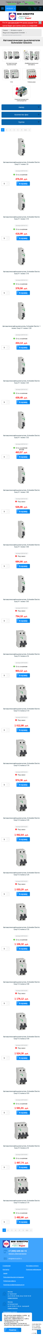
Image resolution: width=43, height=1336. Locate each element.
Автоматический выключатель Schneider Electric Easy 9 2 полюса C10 (21, 710)
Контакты (6, 1269)
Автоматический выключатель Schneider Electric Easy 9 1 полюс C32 (21, 436)
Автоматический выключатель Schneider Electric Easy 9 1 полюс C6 (21, 163)
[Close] (40, 22)
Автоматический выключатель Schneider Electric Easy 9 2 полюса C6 (21, 655)
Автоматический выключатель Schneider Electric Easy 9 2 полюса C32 (21, 928)
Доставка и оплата (32, 1266)
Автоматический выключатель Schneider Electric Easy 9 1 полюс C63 (21, 600)
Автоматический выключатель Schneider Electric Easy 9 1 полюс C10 (21, 218)
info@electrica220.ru (15, 1259)
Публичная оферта (9, 1281)
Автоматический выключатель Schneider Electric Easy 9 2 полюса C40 (21, 983)
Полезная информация (33, 1269)
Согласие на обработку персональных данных (16, 1324)
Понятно (12, 1330)
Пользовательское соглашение (13, 1277)
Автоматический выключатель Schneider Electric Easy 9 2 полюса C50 (21, 1038)
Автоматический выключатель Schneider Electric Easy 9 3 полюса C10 (21, 1202)
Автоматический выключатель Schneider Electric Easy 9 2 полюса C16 (21, 764)
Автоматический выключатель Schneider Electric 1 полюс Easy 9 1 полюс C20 (21, 327)
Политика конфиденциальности (13, 1285)
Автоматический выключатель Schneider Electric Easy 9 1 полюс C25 (21, 382)
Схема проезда (13, 1298)
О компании (6, 1266)
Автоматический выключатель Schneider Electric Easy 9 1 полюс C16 (21, 273)
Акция (5, 1273)
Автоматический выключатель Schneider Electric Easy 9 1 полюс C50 (21, 546)
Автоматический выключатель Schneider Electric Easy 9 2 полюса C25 (21, 874)
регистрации (28, 22)
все (25, 130)
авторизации (13, 22)
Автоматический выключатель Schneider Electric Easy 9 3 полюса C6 (21, 1147)
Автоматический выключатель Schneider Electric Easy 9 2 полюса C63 (21, 1092)
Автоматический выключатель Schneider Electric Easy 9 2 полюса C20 (21, 819)
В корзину (23, 183)
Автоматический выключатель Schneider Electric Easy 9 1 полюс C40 (21, 491)
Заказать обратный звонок (17, 1254)
